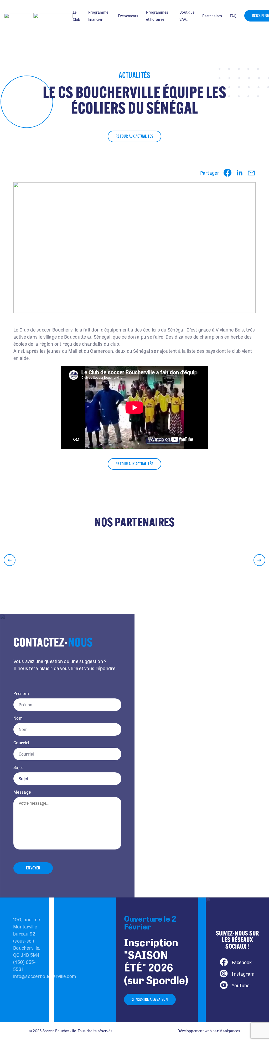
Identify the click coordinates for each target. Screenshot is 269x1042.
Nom (18, 718)
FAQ (233, 15)
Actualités (135, 76)
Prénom (21, 693)
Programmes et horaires (157, 15)
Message (22, 792)
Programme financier (98, 15)
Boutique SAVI (186, 15)
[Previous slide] (9, 560)
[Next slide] (259, 560)
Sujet (18, 767)
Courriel (21, 742)
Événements (128, 15)
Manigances (229, 1030)
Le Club (76, 15)
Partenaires (212, 15)
